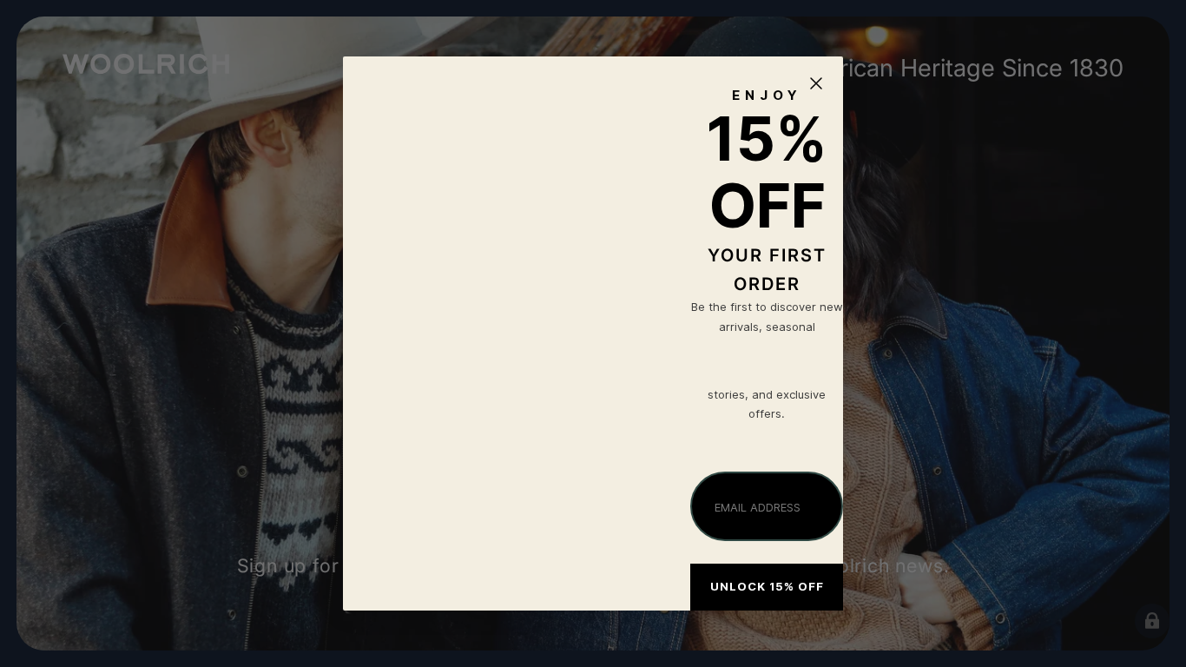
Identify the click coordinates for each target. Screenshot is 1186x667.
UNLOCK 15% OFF (767, 586)
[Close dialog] (816, 83)
